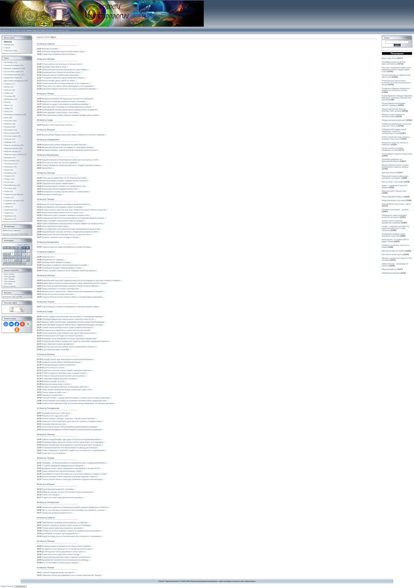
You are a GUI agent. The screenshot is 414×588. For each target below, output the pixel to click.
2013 (47, 37)
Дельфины (8, 99)
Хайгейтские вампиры (391, 273)
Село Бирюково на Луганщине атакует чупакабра (62, 207)
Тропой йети (47, 168)
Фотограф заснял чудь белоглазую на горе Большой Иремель (67, 359)
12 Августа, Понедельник (48, 408)
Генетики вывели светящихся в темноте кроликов (62, 336)
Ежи (6, 102)
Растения (8, 188)
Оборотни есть (48, 257)
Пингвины (8, 173)
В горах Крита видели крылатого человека (59, 379)
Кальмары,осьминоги (13, 114)
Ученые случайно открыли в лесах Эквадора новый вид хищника (68, 271)
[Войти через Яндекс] (22, 324)
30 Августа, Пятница (46, 59)
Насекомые (9, 164)
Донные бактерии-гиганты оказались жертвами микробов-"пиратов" (69, 477)
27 (8, 263)
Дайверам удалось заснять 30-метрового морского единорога (67, 492)
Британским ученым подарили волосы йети (60, 189)
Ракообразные (10, 185)
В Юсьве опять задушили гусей (55, 416)
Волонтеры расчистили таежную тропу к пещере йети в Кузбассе (68, 347)
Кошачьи (8, 127)
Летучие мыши (10, 136)
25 (28, 260)
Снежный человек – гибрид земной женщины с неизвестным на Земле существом (76, 398)
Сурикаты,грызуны (12, 200)
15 (16, 257)
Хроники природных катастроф (15, 234)
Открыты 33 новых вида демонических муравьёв (62, 497)
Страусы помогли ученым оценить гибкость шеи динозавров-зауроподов (72, 297)
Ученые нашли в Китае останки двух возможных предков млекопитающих (72, 479)
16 (20, 257)
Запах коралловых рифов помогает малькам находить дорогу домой (70, 115)
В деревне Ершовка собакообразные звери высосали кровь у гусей (69, 160)
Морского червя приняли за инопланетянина (393, 115)
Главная (39, 37)
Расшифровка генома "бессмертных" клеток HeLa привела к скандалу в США (74, 474)
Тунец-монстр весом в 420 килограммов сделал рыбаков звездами (69, 427)
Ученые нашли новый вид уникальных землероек (62, 528)
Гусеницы (8, 96)
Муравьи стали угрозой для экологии (57, 125)
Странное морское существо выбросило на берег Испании (66, 247)
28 (12, 263)
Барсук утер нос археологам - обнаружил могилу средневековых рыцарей (72, 291)
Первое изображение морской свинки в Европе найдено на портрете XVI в (72, 223)
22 (16, 260)
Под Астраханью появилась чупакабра (58, 489)
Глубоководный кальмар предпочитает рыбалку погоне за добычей (69, 110)
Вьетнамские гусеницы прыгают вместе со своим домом (65, 192)
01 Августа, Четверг (45, 567)
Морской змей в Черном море (394, 191)
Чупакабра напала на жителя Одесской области (393, 63)
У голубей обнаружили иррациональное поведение (62, 466)
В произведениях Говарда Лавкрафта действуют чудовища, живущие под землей (397, 98)
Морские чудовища (12, 68)
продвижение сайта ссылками (12, 296)
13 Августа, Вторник (46, 354)
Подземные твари (11, 78)
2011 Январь (9, 279)
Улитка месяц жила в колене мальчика (57, 294)
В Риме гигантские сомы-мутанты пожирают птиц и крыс (396, 138)
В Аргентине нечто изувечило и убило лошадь (61, 554)
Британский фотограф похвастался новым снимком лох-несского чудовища (73, 135)
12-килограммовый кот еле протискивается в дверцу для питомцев (69, 448)
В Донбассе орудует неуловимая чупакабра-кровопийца (65, 104)
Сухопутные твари (12, 71)
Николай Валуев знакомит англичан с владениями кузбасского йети (70, 232)
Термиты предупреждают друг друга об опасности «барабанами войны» (71, 439)
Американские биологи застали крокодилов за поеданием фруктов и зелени (73, 218)
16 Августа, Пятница (46, 275)
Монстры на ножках (50, 49)
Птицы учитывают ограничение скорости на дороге (63, 221)
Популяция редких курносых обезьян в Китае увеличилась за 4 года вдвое (72, 442)
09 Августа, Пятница (46, 434)
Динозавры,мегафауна (13, 81)
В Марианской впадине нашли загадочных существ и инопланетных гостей (394, 131)
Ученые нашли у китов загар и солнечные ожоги (61, 64)
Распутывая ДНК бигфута (392, 197)
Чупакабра (8, 62)
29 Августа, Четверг (45, 94)
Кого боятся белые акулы (392, 254)
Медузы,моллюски (12, 145)
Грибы (6, 93)
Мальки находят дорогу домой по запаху (58, 81)
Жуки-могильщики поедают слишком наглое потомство (64, 181)
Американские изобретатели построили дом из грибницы (65, 560)
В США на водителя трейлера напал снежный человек (64, 373)
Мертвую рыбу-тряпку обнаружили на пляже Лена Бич (64, 145)
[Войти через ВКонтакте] (11, 324)
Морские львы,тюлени (13, 154)
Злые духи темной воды (52, 194)
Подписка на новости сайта (58, 30)
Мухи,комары (10, 161)
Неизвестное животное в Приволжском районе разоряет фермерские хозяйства (75, 507)
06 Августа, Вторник (46, 484)
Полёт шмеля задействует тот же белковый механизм (64, 178)
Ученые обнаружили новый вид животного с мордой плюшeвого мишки (71, 165)
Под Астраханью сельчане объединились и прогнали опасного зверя (70, 307)
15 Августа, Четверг (45, 302)
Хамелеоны (9, 210)
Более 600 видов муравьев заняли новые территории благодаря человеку (72, 325)
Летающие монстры (12, 75)
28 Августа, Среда (45, 120)
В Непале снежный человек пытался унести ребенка (63, 376)
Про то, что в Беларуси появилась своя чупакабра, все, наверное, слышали (73, 510)
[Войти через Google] (28, 324)
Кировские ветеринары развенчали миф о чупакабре (63, 101)
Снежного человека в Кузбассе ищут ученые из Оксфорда (66, 525)
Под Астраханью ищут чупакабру (55, 349)
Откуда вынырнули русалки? (394, 120)
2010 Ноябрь (9, 274)
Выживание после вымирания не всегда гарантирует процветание (69, 338)
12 (4, 257)
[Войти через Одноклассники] (17, 329)
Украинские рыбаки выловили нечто (56, 513)
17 (24, 257)
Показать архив (8, 286)
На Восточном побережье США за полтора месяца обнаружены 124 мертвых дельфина (78, 403)
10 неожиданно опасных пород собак (397, 154)
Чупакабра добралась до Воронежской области (392, 160)
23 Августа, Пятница (46, 173)
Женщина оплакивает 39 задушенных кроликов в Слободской (67, 99)
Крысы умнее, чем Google (392, 182)
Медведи (8, 142)
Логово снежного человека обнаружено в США (392, 149)
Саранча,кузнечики (12, 194)
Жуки (6, 105)
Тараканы (8, 204)
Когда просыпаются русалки (393, 200)
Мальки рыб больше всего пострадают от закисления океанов (67, 147)
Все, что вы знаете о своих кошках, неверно (60, 563)
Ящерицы (8, 219)
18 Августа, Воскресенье (48, 242)
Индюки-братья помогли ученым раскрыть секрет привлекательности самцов (74, 283)
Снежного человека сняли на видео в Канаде (60, 237)
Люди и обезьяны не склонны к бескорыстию (60, 289)
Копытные (8, 121)
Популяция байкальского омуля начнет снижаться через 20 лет (68, 319)
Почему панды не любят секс (54, 392)
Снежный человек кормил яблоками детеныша (61, 362)
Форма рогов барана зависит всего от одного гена (62, 212)
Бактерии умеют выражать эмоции (56, 262)
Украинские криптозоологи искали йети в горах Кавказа (64, 70)
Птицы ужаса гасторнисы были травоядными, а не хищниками (67, 86)
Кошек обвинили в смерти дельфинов (57, 344)
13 (8, 257)
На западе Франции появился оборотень (58, 365)
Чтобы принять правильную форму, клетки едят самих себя (66, 390)
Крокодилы (8, 130)
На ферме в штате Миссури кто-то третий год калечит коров (67, 549)
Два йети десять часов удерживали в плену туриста (63, 552)
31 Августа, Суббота (46, 44)
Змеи (6, 111)
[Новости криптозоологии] (17, 308)
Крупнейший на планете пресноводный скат (60, 533)
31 (24, 263)
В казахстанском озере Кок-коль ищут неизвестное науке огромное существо (74, 210)
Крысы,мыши (9, 133)
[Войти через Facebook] (16, 324)
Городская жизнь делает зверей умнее (57, 183)
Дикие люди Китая (389, 58)
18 (28, 257)
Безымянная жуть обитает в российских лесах (61, 72)
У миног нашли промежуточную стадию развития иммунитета (67, 327)
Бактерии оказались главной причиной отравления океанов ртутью (69, 150)
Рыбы (6, 191)
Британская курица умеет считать (56, 384)
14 (12, 257)
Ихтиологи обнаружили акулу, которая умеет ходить (63, 51)
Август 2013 (22, 245)
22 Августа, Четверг (45, 199)
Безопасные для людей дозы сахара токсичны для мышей (66, 330)
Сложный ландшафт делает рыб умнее (58, 572)
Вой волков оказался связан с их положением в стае (63, 186)
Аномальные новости (11, 230)
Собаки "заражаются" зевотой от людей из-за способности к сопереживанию (73, 450)
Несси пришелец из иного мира (55, 226)
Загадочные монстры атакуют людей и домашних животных (66, 370)
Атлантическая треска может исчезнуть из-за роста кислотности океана (396, 83)
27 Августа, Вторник (46, 130)
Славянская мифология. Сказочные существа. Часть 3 (396, 125)
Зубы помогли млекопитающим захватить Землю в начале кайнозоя (70, 286)
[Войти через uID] (5, 324)
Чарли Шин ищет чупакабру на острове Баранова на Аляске (66, 107)
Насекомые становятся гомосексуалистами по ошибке (64, 265)
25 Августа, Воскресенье (48, 155)
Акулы (7, 87)
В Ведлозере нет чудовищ (52, 260)
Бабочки (7, 90)
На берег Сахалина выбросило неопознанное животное (64, 387)
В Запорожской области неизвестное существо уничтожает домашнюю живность (75, 341)
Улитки (7, 207)
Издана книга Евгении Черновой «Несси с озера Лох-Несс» (66, 234)
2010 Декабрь (9, 277)
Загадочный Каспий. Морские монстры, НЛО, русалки (394, 110)
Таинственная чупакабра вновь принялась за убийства (64, 522)
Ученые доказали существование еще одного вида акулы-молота (69, 333)
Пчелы (7, 182)
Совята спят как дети (50, 495)
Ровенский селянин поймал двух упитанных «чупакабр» (395, 177)
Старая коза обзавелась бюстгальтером (58, 54)
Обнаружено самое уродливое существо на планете (394, 216)
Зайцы (7, 108)
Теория (7, 84)
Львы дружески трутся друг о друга (396, 204)
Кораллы (7, 124)
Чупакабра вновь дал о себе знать (56, 413)
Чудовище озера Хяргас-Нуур (54, 67)
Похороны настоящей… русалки (395, 210)
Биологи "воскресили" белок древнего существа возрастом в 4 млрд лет (71, 445)
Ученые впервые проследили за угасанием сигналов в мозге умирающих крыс (74, 401)
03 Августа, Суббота (46, 518)
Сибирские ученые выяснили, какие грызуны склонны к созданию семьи (72, 421)
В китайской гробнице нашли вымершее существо (393, 235)
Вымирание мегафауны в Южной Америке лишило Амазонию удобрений (72, 429)
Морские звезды (11, 151)
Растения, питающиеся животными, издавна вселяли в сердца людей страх (396, 69)
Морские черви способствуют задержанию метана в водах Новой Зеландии (73, 322)
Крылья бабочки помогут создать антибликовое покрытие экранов (395, 166)
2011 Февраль (9, 281)
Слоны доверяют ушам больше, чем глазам (60, 112)
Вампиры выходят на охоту (53, 381)
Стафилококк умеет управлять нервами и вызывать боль (65, 215)
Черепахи (8, 216)
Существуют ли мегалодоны (53, 453)
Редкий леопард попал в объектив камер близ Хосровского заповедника (71, 536)
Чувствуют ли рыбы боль (52, 395)
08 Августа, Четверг (45, 458)
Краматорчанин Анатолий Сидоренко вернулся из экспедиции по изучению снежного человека (81, 280)
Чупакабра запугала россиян (53, 424)
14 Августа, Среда (45, 311)
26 (4, 263)
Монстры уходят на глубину (393, 251)
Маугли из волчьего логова (53, 368)
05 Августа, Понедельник (48, 502)
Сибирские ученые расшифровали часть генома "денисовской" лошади (71, 575)
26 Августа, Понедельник (48, 140)
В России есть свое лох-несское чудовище (59, 162)
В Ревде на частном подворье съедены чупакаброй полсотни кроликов (71, 531)
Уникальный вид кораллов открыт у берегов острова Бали (65, 557)
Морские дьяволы (389, 269)
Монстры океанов (389, 173)
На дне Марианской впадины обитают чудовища (393, 104)
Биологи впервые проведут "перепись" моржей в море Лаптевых (68, 418)
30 (20, 263)
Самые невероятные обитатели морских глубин (61, 471)
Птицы (7, 179)
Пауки (6, 170)
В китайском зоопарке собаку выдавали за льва (61, 268)
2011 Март (8, 284)
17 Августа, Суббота (46, 252)
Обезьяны (8, 167)
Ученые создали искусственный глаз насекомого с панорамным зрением (72, 316)
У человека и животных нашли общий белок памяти (63, 78)
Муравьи (8, 157)
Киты (6, 118)
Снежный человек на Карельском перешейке (60, 75)
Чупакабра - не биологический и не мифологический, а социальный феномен (73, 463)
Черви (6, 213)
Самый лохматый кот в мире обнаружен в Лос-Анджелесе (65, 83)
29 (16, 263)
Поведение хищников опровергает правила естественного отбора (396, 89)
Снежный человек (11, 65)
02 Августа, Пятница (46, 541)
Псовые (7, 176)
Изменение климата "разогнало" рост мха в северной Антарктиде (69, 89)
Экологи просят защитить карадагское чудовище (392, 222)
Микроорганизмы (11, 148)
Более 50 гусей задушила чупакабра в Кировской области (65, 204)
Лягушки (7, 139)
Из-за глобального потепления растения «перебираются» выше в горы (71, 229)
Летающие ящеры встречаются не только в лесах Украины (66, 546)
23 (20, 260)
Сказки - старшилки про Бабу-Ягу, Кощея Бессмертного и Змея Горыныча (396, 228)
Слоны (7, 197)
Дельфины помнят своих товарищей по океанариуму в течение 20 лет (71, 468)
